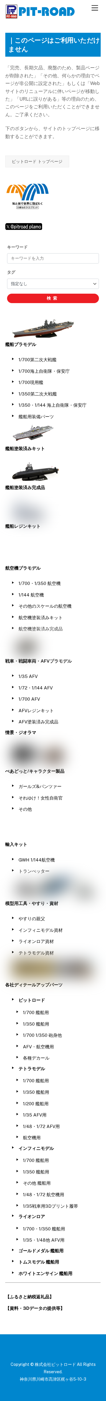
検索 (53, 298)
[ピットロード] (40, 16)
